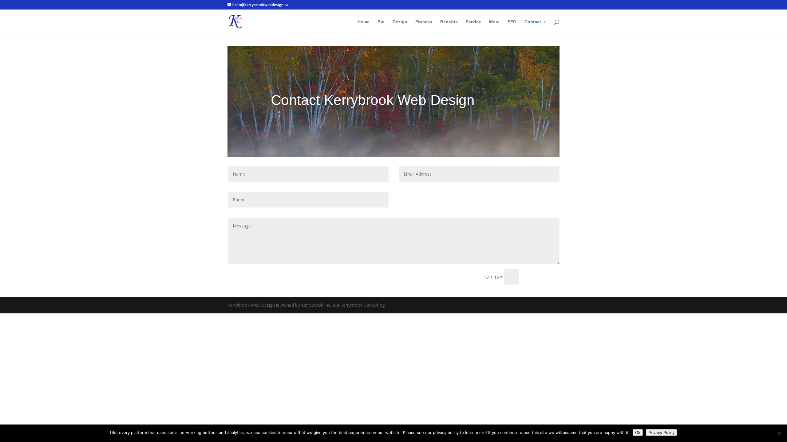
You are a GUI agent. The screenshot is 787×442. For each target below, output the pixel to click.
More (494, 22)
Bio (381, 22)
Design (400, 22)
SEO (512, 22)
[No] (779, 433)
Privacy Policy (661, 432)
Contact (532, 22)
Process (423, 22)
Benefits (449, 22)
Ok (637, 432)
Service (473, 22)
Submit (542, 277)
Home (364, 22)
